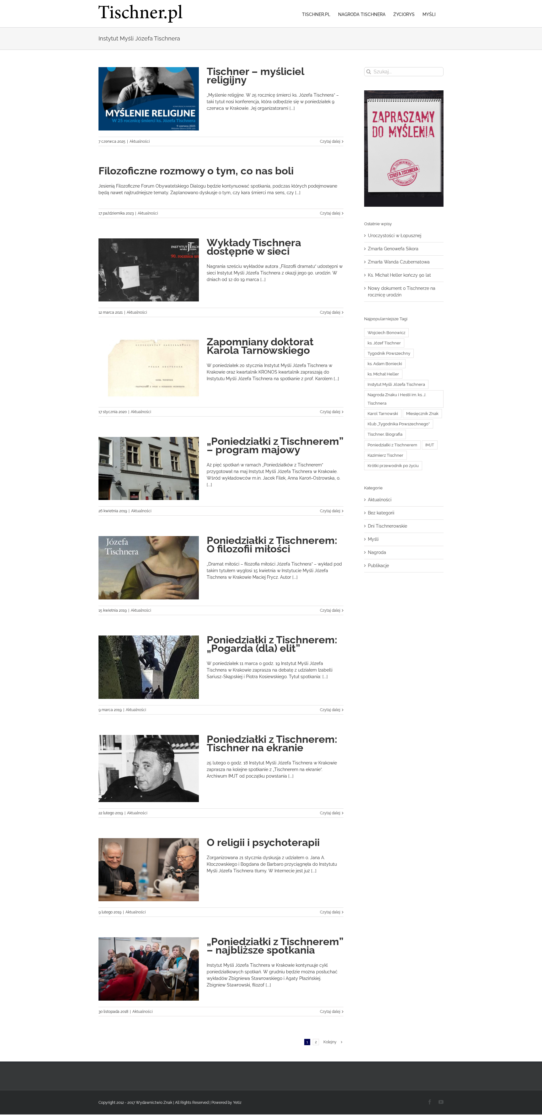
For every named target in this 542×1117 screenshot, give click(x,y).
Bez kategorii (381, 512)
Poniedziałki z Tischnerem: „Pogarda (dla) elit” (272, 644)
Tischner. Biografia (385, 434)
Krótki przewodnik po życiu (393, 465)
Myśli (373, 539)
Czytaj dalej (330, 141)
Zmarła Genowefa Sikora (393, 248)
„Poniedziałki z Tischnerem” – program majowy (275, 445)
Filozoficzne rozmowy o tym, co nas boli (196, 171)
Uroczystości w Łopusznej (394, 235)
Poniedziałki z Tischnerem (392, 445)
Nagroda (377, 552)
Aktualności (140, 141)
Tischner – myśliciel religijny (255, 75)
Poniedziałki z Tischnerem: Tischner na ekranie (272, 743)
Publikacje (378, 565)
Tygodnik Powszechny (389, 353)
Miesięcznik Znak (422, 413)
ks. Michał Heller (383, 374)
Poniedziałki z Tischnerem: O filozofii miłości (272, 544)
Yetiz (237, 1102)
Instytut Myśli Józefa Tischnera (396, 384)
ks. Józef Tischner (384, 343)
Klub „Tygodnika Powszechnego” (399, 424)
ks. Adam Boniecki (385, 363)
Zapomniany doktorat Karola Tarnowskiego (260, 346)
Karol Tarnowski (383, 413)
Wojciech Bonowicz (386, 332)
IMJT (429, 445)
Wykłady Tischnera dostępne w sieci (254, 247)
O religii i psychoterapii (263, 842)
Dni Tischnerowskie (387, 526)
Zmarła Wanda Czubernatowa (399, 261)
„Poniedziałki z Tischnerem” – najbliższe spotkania (275, 945)
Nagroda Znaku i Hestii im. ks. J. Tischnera (397, 399)
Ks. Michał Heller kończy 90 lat (399, 275)
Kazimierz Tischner (385, 455)
